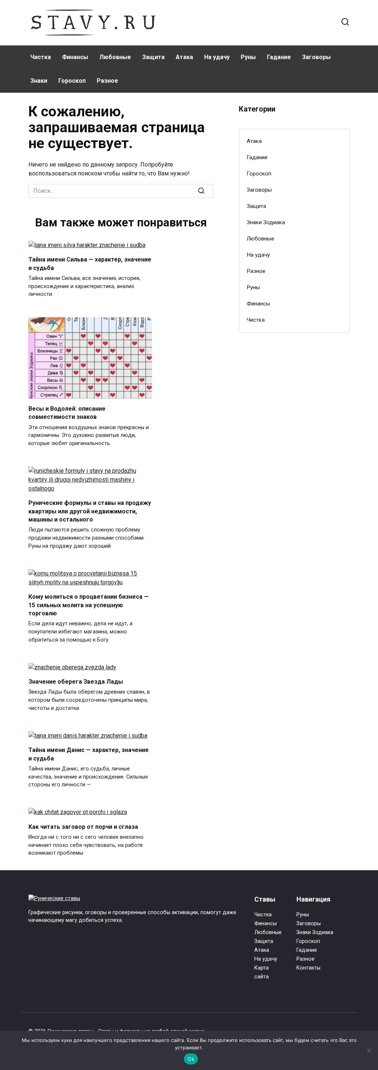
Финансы (75, 57)
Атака (184, 57)
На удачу (217, 57)
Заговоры (316, 57)
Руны (248, 57)
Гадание (279, 57)
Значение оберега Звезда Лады (75, 681)
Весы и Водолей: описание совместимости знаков (67, 412)
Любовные (115, 57)
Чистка (40, 57)
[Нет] (368, 1050)
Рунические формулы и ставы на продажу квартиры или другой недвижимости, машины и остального (89, 511)
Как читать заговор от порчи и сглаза (83, 826)
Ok (191, 1059)
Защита (153, 57)
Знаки (38, 80)
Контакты (308, 968)
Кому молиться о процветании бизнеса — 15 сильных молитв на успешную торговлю (88, 605)
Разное (107, 80)
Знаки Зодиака (266, 222)
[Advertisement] (294, 393)
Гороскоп (72, 80)
